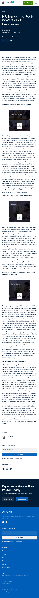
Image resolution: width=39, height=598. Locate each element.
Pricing (4, 554)
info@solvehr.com (6, 583)
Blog (3, 557)
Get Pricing (28, 3)
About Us (5, 551)
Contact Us (22, 499)
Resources (5, 561)
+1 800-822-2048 (7, 581)
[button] (35, 3)
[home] (8, 2)
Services (4, 547)
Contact (4, 564)
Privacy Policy (6, 567)
